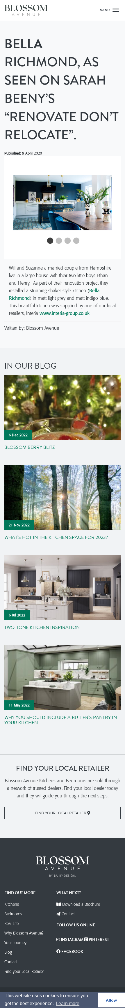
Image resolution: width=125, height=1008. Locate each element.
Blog (8, 952)
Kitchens (11, 904)
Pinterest (98, 940)
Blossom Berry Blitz (29, 447)
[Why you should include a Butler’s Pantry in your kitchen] (62, 677)
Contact (10, 961)
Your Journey (15, 942)
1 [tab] (49, 241)
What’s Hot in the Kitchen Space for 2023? (56, 537)
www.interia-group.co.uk (65, 313)
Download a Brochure (81, 904)
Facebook (71, 951)
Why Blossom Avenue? (23, 933)
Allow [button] (111, 1000)
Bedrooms (13, 913)
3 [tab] (67, 241)
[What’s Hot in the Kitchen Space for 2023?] (62, 497)
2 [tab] (58, 241)
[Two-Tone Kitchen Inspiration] (62, 587)
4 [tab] (75, 241)
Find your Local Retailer (61, 813)
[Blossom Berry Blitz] (62, 407)
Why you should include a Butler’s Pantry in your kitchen (60, 720)
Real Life (11, 923)
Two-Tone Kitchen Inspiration (42, 627)
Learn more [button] (67, 1003)
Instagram (71, 940)
